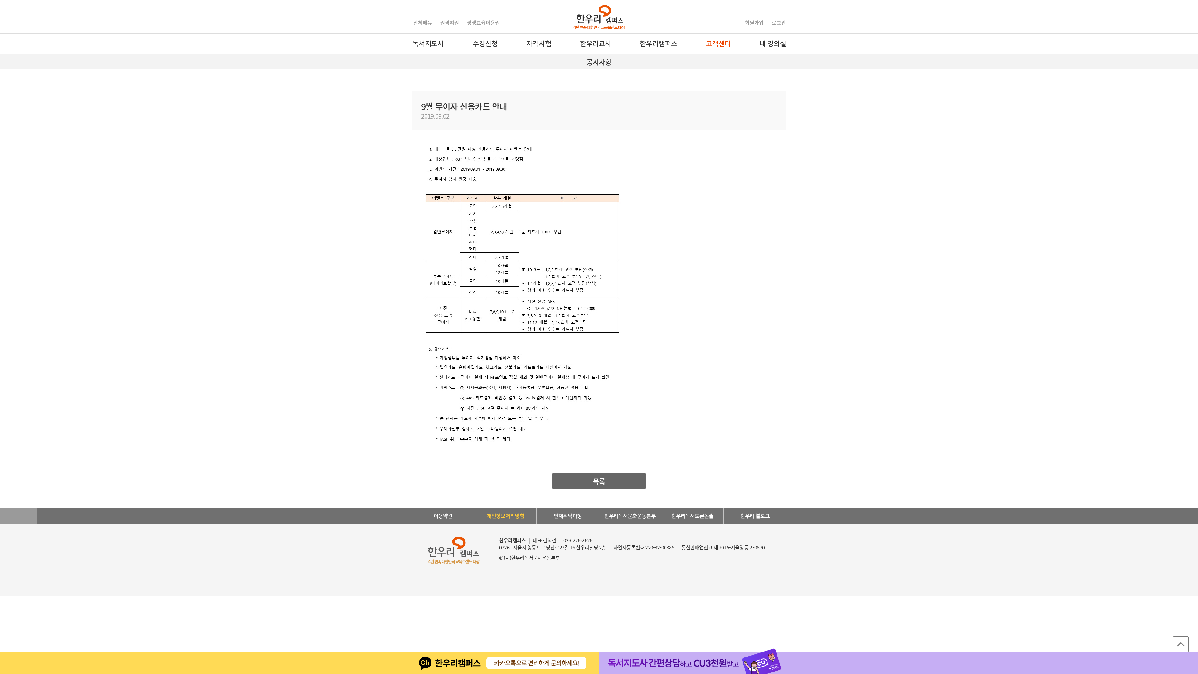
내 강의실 (772, 44)
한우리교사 (595, 44)
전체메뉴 (422, 22)
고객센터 (718, 44)
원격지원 (449, 22)
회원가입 (754, 22)
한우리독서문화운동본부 (630, 516)
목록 (599, 481)
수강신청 (485, 44)
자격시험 (538, 44)
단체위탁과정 (568, 516)
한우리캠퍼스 (658, 44)
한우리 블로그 (755, 516)
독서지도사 (428, 44)
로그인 (779, 22)
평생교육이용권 (483, 22)
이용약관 (443, 516)
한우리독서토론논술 (692, 516)
